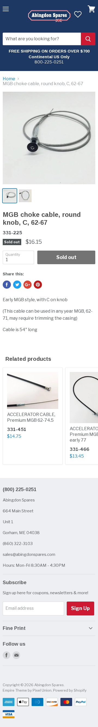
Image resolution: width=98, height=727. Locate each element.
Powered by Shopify (70, 690)
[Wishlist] (78, 14)
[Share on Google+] (27, 285)
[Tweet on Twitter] (17, 285)
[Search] (88, 39)
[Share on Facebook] (7, 285)
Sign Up (80, 608)
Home (9, 78)
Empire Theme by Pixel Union (27, 690)
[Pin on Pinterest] (38, 285)
